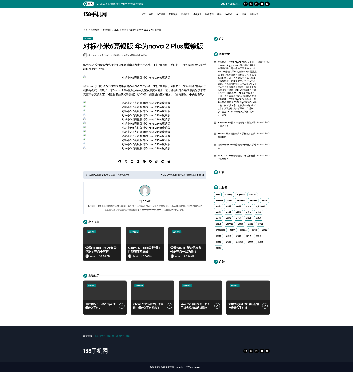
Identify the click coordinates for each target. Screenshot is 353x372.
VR (237, 14)
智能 (261, 224)
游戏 (265, 230)
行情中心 (91, 285)
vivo (265, 200)
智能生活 (254, 14)
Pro (230, 200)
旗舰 (251, 224)
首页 (143, 14)
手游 (219, 14)
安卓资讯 (88, 38)
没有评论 (117, 55)
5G (218, 194)
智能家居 (209, 14)
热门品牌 (161, 14)
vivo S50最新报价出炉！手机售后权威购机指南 (236, 135)
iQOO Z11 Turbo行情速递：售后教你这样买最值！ (237, 157)
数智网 (230, 224)
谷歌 (229, 242)
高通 (261, 242)
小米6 (144, 55)
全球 (229, 212)
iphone (242, 194)
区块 (239, 212)
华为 (127, 55)
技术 (219, 224)
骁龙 (251, 242)
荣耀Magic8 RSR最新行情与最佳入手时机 (237, 146)
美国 (239, 236)
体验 (219, 212)
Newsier (180, 367)
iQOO (253, 194)
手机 (259, 218)
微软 (229, 218)
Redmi (254, 200)
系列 (229, 236)
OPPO (220, 200)
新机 (241, 224)
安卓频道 (185, 14)
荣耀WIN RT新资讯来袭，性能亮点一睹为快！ (187, 250)
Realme (241, 200)
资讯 (151, 14)
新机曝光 (173, 14)
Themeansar (194, 367)
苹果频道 (197, 14)
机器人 (244, 230)
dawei (146, 201)
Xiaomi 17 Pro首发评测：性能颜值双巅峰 (144, 250)
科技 (219, 236)
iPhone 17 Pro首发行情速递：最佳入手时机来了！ (237, 124)
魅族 (219, 248)
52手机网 (116, 336)
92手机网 (125, 336)
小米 (139, 55)
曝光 (233, 230)
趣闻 (244, 14)
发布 (259, 212)
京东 (249, 206)
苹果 (259, 236)
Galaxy (229, 194)
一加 (219, 206)
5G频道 (228, 14)
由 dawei (92, 55)
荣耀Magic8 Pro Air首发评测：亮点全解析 (101, 250)
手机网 (97, 336)
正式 (255, 230)
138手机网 (95, 14)
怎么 (239, 218)
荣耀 (219, 242)
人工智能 (261, 206)
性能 (249, 218)
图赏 (133, 55)
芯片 (249, 236)
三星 (229, 206)
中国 (239, 206)
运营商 (240, 242)
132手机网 (106, 336)
